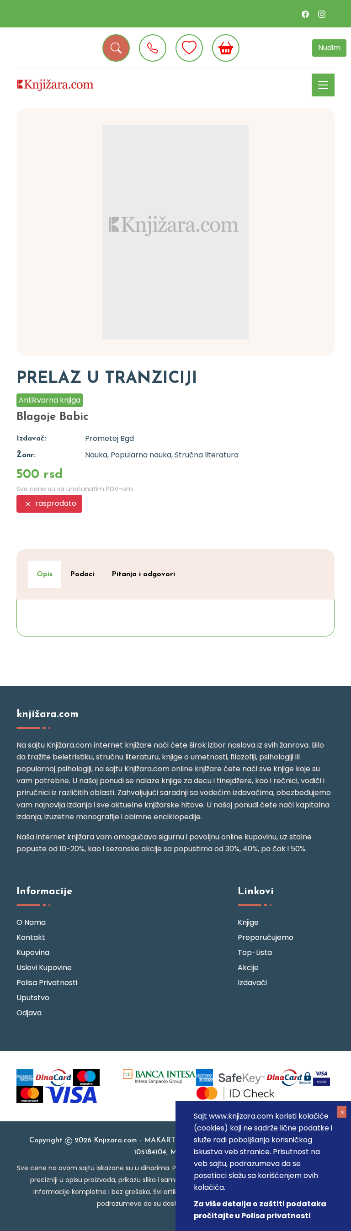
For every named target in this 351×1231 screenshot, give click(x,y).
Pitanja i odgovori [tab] (143, 574)
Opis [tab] (45, 574)
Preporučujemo (265, 937)
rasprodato (54, 503)
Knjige (248, 922)
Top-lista (255, 952)
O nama (31, 922)
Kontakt (30, 937)
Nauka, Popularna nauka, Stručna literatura (162, 455)
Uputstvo (32, 997)
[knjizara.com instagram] (321, 13)
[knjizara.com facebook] (305, 13)
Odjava (29, 1013)
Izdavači (252, 982)
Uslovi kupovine (44, 967)
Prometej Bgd (109, 438)
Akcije (248, 967)
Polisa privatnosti (46, 982)
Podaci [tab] (82, 574)
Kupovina (32, 952)
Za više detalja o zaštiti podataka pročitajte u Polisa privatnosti (260, 1210)
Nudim (329, 47)
